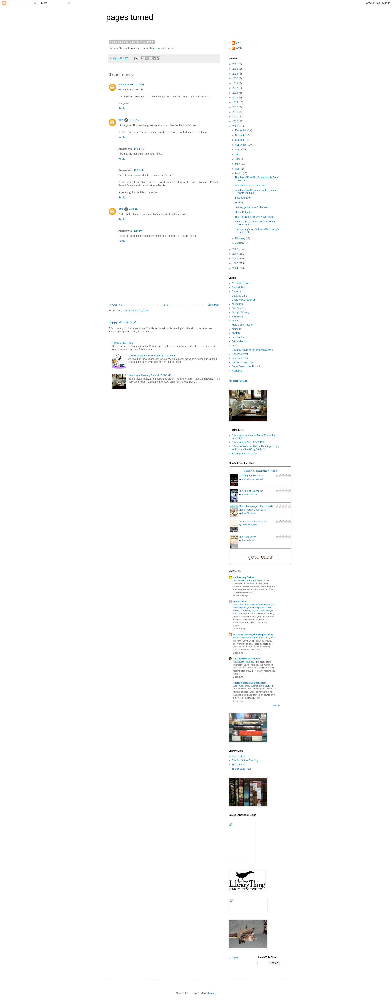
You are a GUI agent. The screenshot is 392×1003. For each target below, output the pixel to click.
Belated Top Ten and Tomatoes (248, 637)
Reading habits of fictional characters (252, 349)
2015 (235, 97)
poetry (235, 345)
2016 (235, 92)
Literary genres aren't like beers (252, 207)
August (239, 149)
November (241, 135)
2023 (235, 73)
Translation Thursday (244, 661)
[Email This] (143, 58)
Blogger (211, 993)
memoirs (236, 329)
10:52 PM (139, 148)
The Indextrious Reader (246, 658)
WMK (239, 48)
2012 (235, 111)
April (238, 168)
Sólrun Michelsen (250, 525)
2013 (235, 107)
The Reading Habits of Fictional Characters (152, 355)
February (240, 238)
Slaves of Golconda (242, 362)
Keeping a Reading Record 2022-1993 (150, 375)
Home (165, 304)
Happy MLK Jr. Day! (122, 322)
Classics (236, 291)
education (237, 304)
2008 (235, 249)
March (239, 173)
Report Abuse (238, 380)
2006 (235, 258)
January (240, 243)
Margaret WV (126, 84)
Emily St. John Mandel (252, 479)
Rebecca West (240, 354)
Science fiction (240, 358)
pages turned (129, 17)
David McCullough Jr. (243, 299)
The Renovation (247, 537)
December (241, 130)
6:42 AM (133, 209)
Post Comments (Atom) (136, 310)
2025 (235, 64)
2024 (235, 68)
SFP (120, 120)
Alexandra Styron (241, 283)
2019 (235, 83)
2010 (235, 121)
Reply (121, 108)
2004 (235, 268)
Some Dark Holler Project (246, 366)
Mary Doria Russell (242, 324)
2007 (235, 253)
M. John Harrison (249, 494)
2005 (235, 263)
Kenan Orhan (248, 540)
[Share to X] (150, 58)
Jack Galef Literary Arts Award (248, 580)
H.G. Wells (237, 316)
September (241, 144)
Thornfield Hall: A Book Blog (249, 682)
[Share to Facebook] (154, 58)
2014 (235, 102)
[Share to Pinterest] (158, 58)
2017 (235, 88)
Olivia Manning (240, 341)
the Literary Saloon (244, 577)
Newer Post (116, 304)
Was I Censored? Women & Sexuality (252, 686)
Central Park (239, 287)
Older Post (213, 304)
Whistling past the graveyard (250, 185)
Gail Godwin (238, 308)
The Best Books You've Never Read (254, 216)
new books (238, 337)
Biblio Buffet (238, 756)
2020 (235, 78)
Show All (276, 705)
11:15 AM (134, 120)
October (240, 139)
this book (154, 48)
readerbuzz (239, 601)
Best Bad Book (243, 197)
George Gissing (240, 312)
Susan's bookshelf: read (260, 470)
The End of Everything (251, 491)
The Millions (238, 764)
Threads (239, 202)
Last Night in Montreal (251, 475)
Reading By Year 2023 (244, 453)
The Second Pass (241, 768)
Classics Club (239, 295)
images (236, 320)
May (238, 163)
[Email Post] (136, 58)
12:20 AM (139, 170)
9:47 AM (139, 84)
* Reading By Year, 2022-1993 (248, 442)
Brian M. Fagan (249, 513)
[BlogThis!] (147, 58)
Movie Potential (243, 212)
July (237, 154)
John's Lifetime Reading (245, 760)
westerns (237, 370)
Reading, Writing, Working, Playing (253, 634)
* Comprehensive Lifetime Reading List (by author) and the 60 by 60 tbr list (255, 448)
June (238, 159)
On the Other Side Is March (253, 521)
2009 (235, 126)
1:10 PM (138, 230)
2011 (235, 116)
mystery (236, 333)
